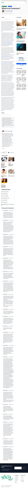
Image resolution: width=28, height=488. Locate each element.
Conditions (3, 174)
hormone (2, 63)
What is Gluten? (24, 81)
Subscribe (21, 63)
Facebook (22, 481)
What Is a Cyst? (19, 74)
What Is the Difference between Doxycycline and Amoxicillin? (4, 165)
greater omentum (9, 42)
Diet (9, 174)
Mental (18, 39)
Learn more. (25, 0)
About (22, 476)
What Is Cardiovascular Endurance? (10, 164)
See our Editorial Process (5, 152)
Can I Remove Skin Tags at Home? (23, 75)
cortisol (7, 62)
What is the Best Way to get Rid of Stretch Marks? (24, 89)
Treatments (3, 162)
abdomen (9, 43)
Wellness (9, 162)
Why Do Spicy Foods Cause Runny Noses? (3, 186)
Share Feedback (12, 152)
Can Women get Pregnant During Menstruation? (19, 89)
